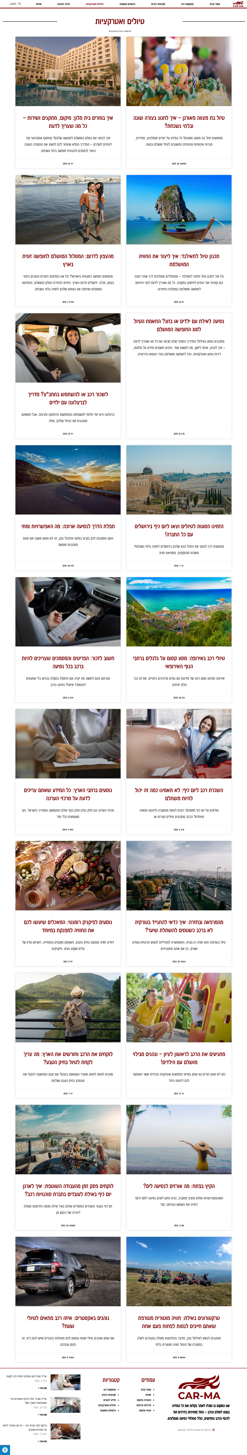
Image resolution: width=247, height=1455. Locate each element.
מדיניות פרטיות (143, 1405)
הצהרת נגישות (144, 1400)
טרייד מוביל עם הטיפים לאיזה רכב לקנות (27, 1376)
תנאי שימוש (145, 1410)
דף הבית (128, 31)
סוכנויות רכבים (109, 1395)
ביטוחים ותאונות (108, 1410)
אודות (148, 1395)
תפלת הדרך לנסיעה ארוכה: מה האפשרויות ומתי (68, 526)
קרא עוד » (42, 1388)
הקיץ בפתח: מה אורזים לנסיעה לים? (179, 1186)
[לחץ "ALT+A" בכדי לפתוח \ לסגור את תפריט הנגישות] (5, 1450)
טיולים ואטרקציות (107, 1405)
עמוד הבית (146, 1389)
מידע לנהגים (109, 1400)
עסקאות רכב (109, 1389)
